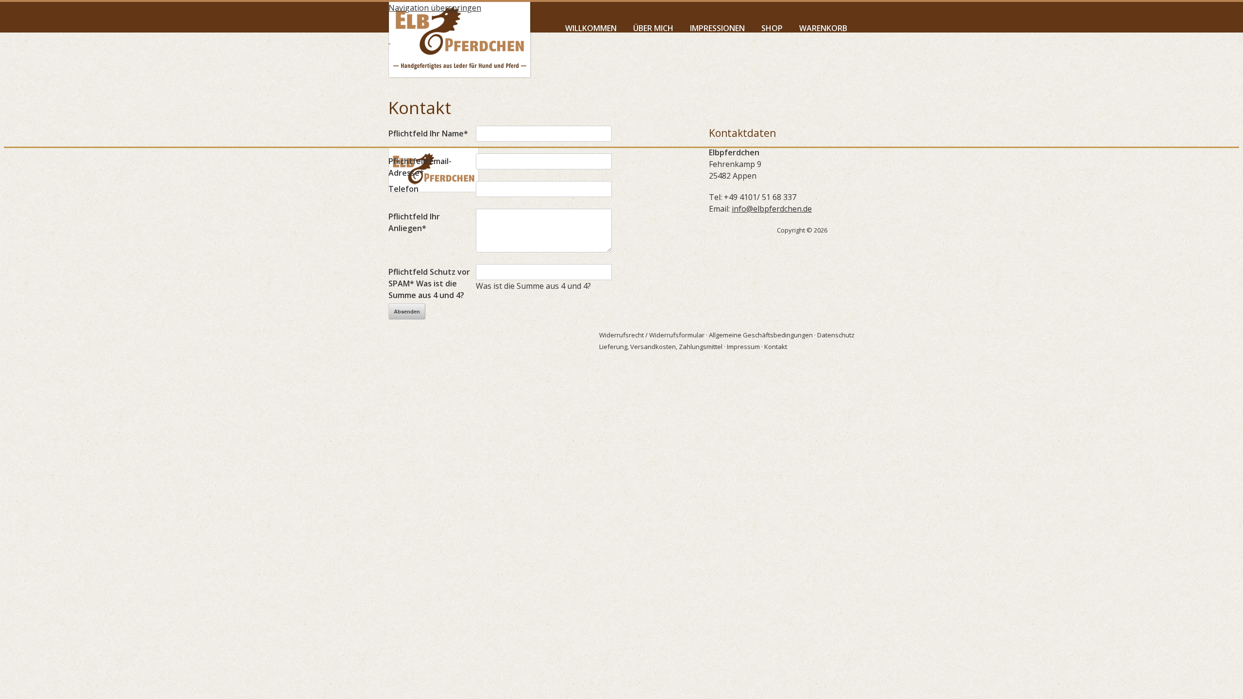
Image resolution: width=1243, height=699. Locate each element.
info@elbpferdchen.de (772, 208)
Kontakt (775, 346)
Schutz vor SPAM (429, 283)
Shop (772, 28)
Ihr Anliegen (414, 222)
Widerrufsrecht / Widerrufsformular (652, 335)
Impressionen (717, 28)
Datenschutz (836, 335)
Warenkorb (823, 28)
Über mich (653, 28)
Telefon (403, 188)
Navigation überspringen (434, 7)
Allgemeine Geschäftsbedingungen (761, 335)
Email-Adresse (420, 167)
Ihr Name (428, 133)
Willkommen (591, 28)
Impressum (743, 346)
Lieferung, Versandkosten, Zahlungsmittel (660, 346)
